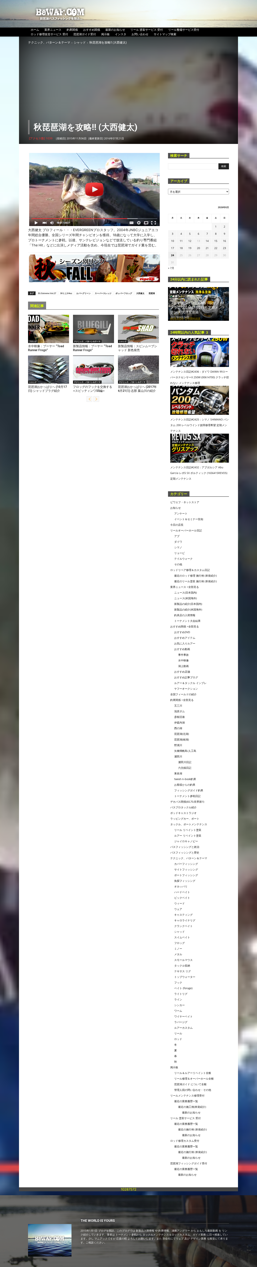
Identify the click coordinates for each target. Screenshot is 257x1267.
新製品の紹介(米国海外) (188, 609)
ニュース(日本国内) (185, 592)
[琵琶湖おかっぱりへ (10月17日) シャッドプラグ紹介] (48, 369)
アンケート (180, 513)
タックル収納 (182, 965)
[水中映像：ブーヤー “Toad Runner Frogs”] (48, 329)
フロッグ (33, 341)
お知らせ (175, 508)
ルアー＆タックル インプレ (190, 683)
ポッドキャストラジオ (183, 813)
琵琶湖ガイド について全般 (190, 1084)
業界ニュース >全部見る (184, 587)
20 (198, 248)
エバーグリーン (83, 293)
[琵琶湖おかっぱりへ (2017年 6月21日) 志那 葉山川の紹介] (138, 369)
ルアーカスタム (183, 1027)
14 (207, 241)
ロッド (178, 1039)
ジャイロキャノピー (186, 841)
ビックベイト (182, 897)
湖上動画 (183, 666)
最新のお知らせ (115, 29)
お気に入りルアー (184, 643)
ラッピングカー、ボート (184, 818)
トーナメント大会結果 (187, 621)
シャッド (80, 42)
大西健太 (140, 293)
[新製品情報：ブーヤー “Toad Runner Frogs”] (93, 329)
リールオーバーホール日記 (186, 530)
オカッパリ (180, 886)
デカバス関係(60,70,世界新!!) (187, 801)
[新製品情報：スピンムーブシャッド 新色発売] (138, 329)
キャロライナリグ (184, 920)
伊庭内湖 (179, 722)
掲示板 (105, 34)
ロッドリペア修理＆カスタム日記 (190, 570)
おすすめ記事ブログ (186, 677)
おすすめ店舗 (182, 671)
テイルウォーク (183, 558)
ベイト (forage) (183, 988)
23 (224, 248)
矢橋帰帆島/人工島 (185, 751)
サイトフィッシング (186, 869)
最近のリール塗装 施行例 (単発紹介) (195, 581)
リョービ (179, 553)
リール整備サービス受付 (183, 29)
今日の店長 (176, 525)
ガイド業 (138, 245)
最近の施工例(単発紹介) (192, 1107)
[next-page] (96, 399)
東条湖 (178, 773)
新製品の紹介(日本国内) (188, 604)
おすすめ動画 (182, 649)
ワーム (178, 1011)
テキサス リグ (182, 971)
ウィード (179, 903)
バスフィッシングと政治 (184, 847)
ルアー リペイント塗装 (187, 835)
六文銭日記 (184, 768)
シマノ (178, 547)
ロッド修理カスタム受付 (184, 1140)
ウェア (178, 909)
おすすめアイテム (184, 638)
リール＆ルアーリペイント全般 (192, 1073)
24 (172, 255)
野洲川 (178, 745)
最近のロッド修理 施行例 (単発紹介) (195, 575)
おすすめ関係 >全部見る (184, 626)
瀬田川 (178, 756)
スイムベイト (182, 937)
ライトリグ (180, 994)
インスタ (120, 34)
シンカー (179, 1005)
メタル (178, 954)
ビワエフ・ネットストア (184, 502)
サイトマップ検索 (165, 34)
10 (172, 241)
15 (215, 241)
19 (189, 248)
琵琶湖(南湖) (181, 739)
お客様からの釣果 (184, 784)
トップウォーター (184, 977)
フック (178, 982)
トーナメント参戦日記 (187, 796)
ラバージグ (180, 1022)
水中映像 (183, 660)
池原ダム (179, 711)
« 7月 (171, 268)
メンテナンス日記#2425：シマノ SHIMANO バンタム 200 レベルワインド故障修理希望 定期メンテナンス (199, 425)
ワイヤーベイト (183, 1016)
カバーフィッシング (186, 864)
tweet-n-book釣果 (185, 779)
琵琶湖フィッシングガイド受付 (188, 1163)
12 (189, 241)
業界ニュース (52, 29)
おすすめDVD (182, 632)
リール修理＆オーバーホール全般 (194, 1078)
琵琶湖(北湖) (181, 734)
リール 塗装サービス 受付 (146, 29)
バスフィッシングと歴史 (184, 852)
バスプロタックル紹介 (183, 807)
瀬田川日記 (184, 762)
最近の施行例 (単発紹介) (192, 1129)
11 (181, 241)
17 (172, 248)
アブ (176, 536)
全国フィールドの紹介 (183, 694)
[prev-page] (89, 399)
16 (224, 241)
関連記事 (37, 306)
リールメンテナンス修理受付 (187, 1095)
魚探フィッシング (184, 881)
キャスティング (183, 914)
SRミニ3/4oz (66, 293)
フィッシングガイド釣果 (188, 790)
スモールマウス (183, 960)
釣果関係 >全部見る (182, 700)
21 (207, 248)
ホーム (35, 29)
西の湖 (178, 728)
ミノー (178, 948)
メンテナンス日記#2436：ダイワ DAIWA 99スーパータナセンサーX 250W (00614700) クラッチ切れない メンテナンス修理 (199, 377)
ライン (178, 999)
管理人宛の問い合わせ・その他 (192, 1090)
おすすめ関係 (91, 29)
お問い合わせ (140, 34)
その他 (178, 564)
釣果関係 (72, 29)
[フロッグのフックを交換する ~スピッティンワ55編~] (93, 369)
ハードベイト (182, 892)
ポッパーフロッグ (124, 293)
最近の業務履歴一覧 (186, 1101)
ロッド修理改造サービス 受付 (49, 34)
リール (178, 1033)
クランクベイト (183, 926)
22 (215, 248)
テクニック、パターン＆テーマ (49, 42)
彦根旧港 (179, 717)
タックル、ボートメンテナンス (188, 824)
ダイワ (178, 541)
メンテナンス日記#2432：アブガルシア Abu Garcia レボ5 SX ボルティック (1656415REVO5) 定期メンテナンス (198, 472)
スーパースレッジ (103, 293)
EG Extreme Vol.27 (47, 293)
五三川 (178, 705)
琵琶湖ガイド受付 (84, 34)
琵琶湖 (152, 293)
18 (181, 248)
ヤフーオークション (186, 688)
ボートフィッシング (186, 875)
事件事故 (183, 654)
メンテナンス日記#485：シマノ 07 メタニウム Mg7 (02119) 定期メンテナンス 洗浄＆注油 (198, 307)
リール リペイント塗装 (187, 830)
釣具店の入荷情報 (184, 615)
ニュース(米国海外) (185, 598)
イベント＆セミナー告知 (188, 519)
